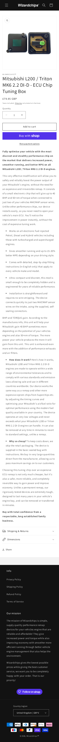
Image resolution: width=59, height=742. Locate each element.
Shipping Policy (15, 586)
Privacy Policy (14, 579)
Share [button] (9, 549)
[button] (6, 5)
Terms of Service (15, 601)
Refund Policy (14, 594)
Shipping (18, 103)
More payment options (30, 143)
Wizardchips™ (33, 736)
